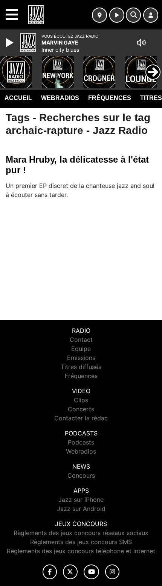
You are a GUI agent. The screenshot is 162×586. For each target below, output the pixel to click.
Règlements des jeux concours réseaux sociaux (81, 533)
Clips (81, 400)
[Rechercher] (133, 15)
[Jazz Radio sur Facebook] (50, 571)
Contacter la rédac (81, 418)
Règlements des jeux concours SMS (81, 542)
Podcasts (81, 442)
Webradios (60, 98)
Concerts (81, 409)
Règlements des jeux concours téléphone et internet (81, 551)
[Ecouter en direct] (116, 15)
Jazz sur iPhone (81, 499)
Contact (81, 339)
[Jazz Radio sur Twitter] (70, 571)
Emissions (81, 357)
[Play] (10, 42)
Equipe (81, 348)
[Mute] (141, 42)
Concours (81, 475)
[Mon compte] (150, 15)
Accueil (18, 98)
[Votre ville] (99, 15)
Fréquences (109, 98)
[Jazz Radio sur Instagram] (112, 571)
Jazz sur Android (81, 508)
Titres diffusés (81, 367)
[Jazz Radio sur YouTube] (91, 571)
